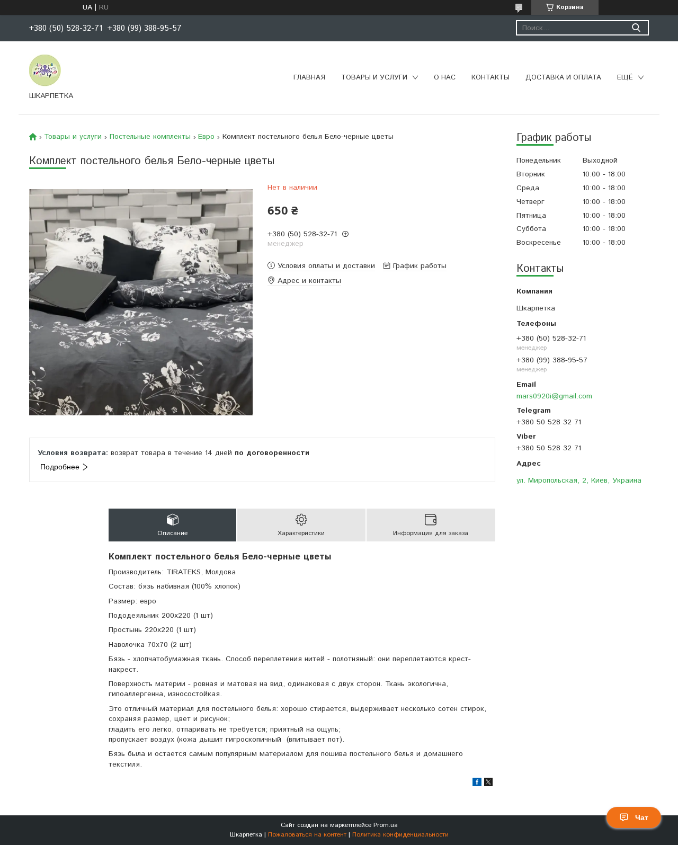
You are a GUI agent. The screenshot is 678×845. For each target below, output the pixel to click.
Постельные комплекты (150, 136)
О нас (445, 78)
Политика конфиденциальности (400, 834)
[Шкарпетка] (45, 70)
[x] (488, 784)
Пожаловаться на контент (307, 834)
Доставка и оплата (563, 78)
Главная (309, 78)
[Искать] (636, 27)
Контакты (490, 78)
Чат (641, 817)
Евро (206, 136)
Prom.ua (385, 825)
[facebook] (476, 784)
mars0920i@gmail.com (554, 396)
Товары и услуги (374, 78)
